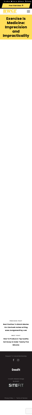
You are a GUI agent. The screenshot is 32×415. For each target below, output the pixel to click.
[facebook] (13, 360)
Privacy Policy (9, 398)
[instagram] (18, 360)
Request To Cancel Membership (16, 356)
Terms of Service (21, 398)
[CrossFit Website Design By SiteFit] (16, 385)
